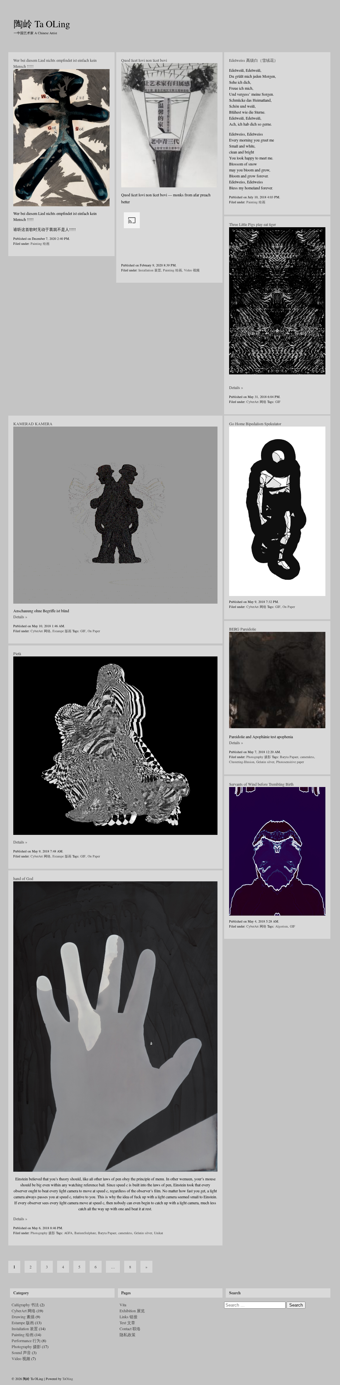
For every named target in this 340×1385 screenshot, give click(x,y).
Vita (123, 1304)
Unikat (158, 1233)
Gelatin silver (265, 761)
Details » (236, 387)
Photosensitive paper (290, 761)
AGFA (68, 1233)
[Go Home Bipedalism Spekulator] (277, 511)
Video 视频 (192, 270)
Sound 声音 (21, 1352)
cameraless (307, 756)
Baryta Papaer (289, 756)
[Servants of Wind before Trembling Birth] (277, 851)
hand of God (23, 878)
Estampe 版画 (61, 631)
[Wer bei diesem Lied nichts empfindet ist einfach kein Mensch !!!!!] (61, 137)
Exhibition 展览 (132, 1310)
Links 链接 (128, 1316)
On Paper (94, 631)
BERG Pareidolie (242, 629)
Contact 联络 (130, 1328)
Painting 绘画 (40, 243)
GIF (278, 401)
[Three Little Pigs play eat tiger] (277, 300)
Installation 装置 (149, 270)
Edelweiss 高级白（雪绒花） (253, 60)
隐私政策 (127, 1334)
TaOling (67, 1378)
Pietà (17, 653)
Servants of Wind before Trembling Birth (261, 784)
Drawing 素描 (23, 1316)
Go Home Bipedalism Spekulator (255, 423)
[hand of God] (115, 1026)
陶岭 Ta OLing (42, 23)
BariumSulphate (85, 1233)
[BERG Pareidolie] (277, 727)
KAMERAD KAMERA (32, 423)
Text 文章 (127, 1322)
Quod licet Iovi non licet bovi (144, 60)
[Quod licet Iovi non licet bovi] (169, 125)
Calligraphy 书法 (25, 1304)
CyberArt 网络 (256, 401)
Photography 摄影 (258, 756)
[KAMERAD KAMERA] (115, 515)
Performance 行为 (26, 1340)
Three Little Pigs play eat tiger (252, 224)
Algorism (281, 926)
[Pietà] (115, 745)
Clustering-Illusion (241, 761)
